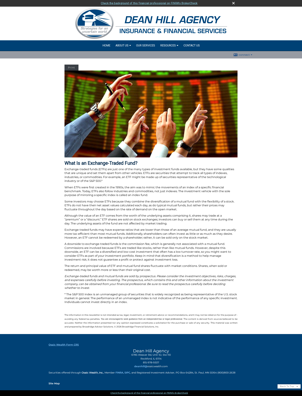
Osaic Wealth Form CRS (64, 344)
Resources (168, 45)
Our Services (145, 45)
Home (106, 45)
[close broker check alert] (233, 3)
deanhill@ (140, 366)
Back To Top (287, 386)
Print (71, 67)
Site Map (54, 383)
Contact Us (192, 45)
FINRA (119, 372)
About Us (122, 45)
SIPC (127, 372)
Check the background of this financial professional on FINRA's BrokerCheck (149, 3)
